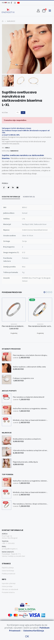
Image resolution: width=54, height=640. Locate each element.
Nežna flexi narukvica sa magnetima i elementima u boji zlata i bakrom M (30, 408)
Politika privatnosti (8, 574)
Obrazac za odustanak (10, 589)
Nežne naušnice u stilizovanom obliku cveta (29, 367)
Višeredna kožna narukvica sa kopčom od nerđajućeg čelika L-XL (30, 450)
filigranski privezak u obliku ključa (25, 462)
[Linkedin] (13, 187)
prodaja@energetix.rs (9, 549)
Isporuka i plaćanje (8, 583)
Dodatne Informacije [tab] (11, 197)
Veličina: (5, 112)
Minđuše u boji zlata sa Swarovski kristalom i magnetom (30, 420)
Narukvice (11, 21)
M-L (18, 112)
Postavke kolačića (8, 592)
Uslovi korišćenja (8, 571)
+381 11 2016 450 (8, 543)
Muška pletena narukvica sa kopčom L (27, 439)
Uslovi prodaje (7, 586)
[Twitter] (8, 187)
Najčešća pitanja (8, 568)
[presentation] (5, 49)
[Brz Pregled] (16, 333)
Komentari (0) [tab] (29, 197)
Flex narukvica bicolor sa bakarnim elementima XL (40, 326)
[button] (44, 11)
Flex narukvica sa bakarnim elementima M (28, 397)
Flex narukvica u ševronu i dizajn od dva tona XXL (30, 504)
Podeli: (5, 183)
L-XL (23, 112)
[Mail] (17, 187)
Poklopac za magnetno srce (23, 378)
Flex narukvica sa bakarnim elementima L (14, 326)
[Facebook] (4, 187)
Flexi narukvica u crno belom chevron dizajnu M (30, 355)
